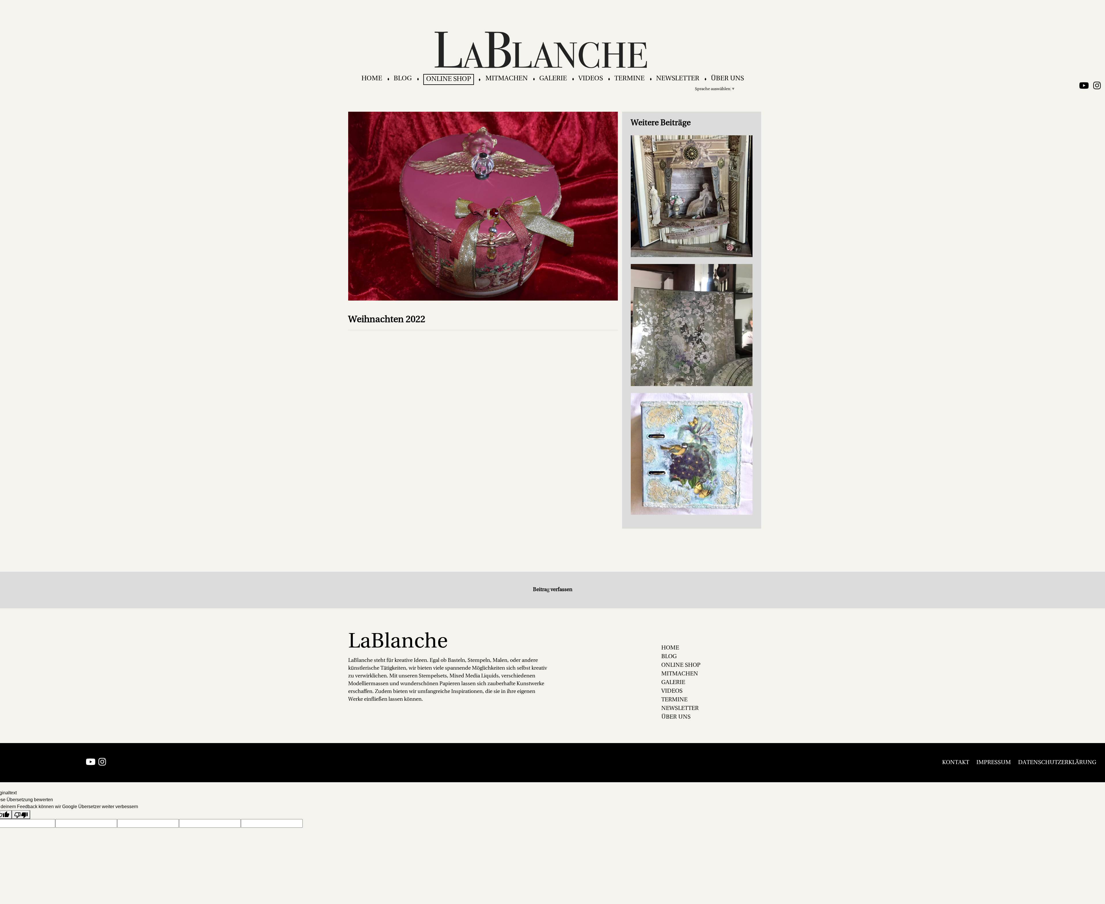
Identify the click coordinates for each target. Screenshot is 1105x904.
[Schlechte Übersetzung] (21, 814)
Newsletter (677, 78)
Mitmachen (506, 78)
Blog (403, 78)
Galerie (553, 78)
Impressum (993, 763)
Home (371, 78)
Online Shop (448, 79)
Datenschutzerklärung (1057, 763)
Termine (629, 78)
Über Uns (727, 78)
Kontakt (955, 763)
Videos (590, 78)
